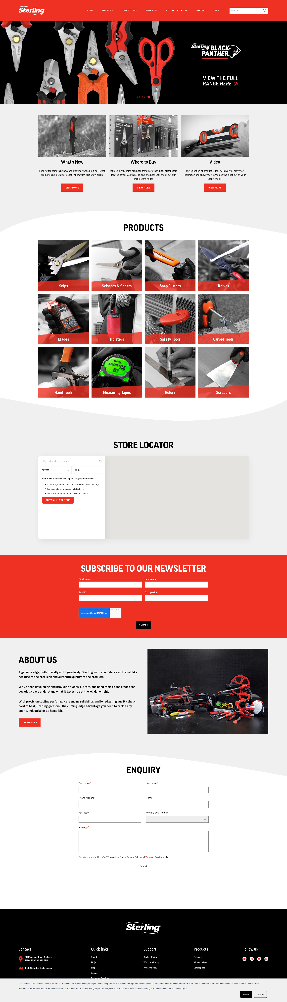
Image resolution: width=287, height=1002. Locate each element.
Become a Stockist (176, 10)
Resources (151, 10)
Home (90, 10)
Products (107, 10)
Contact (201, 10)
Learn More (29, 722)
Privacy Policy (134, 857)
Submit (143, 866)
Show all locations (58, 500)
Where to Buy (200, 962)
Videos (94, 973)
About (218, 10)
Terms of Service (153, 857)
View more (72, 187)
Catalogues (199, 968)
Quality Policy (150, 957)
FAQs (93, 962)
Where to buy (129, 10)
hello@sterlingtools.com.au (38, 968)
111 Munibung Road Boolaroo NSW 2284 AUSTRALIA (38, 959)
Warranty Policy (151, 962)
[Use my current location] (100, 461)
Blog (93, 968)
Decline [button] (260, 994)
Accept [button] (246, 994)
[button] (138, 97)
